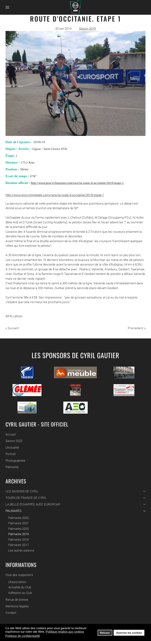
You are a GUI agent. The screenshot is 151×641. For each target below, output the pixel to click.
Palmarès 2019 (18, 534)
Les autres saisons (21, 550)
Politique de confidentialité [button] (22, 636)
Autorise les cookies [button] (129, 632)
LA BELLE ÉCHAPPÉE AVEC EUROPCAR (33, 504)
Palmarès (12, 467)
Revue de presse (17, 599)
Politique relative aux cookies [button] (65, 631)
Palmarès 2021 (18, 523)
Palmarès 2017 (18, 545)
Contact (11, 612)
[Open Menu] (7, 7)
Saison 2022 (14, 441)
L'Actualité (12, 447)
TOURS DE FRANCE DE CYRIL (26, 498)
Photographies (15, 460)
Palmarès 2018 (18, 539)
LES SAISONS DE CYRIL (22, 491)
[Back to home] (75, 7)
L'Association (17, 582)
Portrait (11, 454)
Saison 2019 (87, 28)
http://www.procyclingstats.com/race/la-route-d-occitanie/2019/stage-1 (77, 183)
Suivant (13, 328)
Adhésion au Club (20, 593)
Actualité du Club (19, 587)
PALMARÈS (13, 511)
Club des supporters (19, 575)
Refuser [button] (105, 632)
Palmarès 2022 (18, 518)
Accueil (11, 434)
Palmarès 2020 (18, 529)
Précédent (136, 328)
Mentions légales (17, 606)
